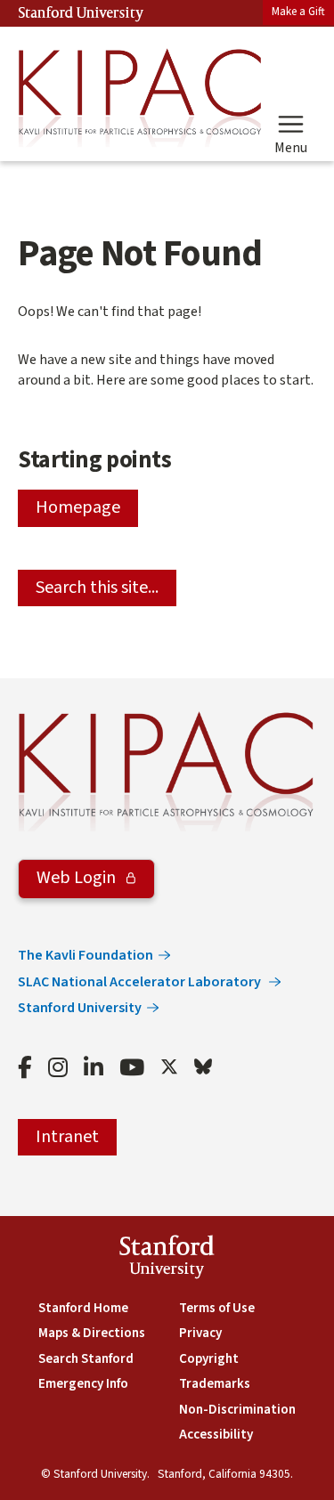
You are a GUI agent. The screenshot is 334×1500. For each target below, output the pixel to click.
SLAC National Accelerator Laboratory (141, 982)
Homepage (78, 507)
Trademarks (214, 1383)
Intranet (67, 1136)
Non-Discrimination (237, 1409)
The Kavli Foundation (85, 955)
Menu (290, 147)
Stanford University (81, 13)
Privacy (200, 1333)
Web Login (78, 877)
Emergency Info (83, 1383)
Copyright (209, 1359)
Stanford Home (83, 1308)
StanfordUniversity (167, 1259)
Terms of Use (217, 1308)
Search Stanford (86, 1359)
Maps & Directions (91, 1333)
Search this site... (97, 587)
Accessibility (216, 1434)
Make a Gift (298, 12)
